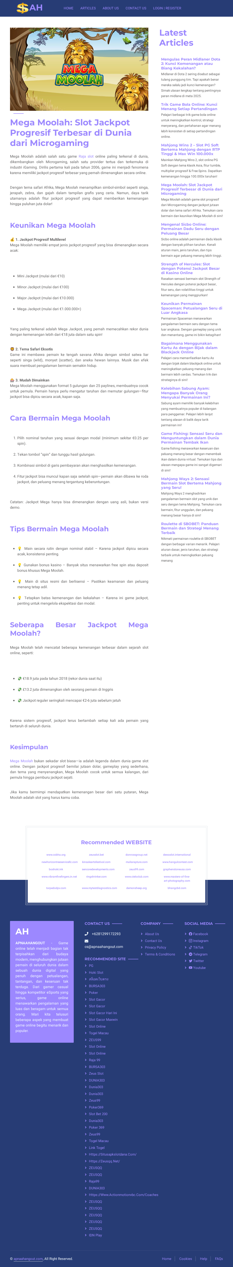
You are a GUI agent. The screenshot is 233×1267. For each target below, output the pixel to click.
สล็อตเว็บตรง (98, 979)
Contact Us (136, 8)
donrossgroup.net (136, 855)
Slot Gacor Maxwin (103, 1019)
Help (203, 1258)
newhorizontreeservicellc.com (60, 862)
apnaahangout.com (28, 1258)
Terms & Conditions (160, 954)
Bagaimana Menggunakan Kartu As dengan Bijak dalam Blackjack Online (189, 347)
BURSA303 (97, 986)
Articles (88, 8)
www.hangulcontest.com (177, 862)
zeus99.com (136, 869)
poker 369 (96, 1127)
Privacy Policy (155, 947)
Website (139, 842)
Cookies (185, 1258)
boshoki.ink (56, 869)
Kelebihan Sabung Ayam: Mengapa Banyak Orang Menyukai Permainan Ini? (185, 392)
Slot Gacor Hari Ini (103, 1013)
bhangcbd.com (177, 888)
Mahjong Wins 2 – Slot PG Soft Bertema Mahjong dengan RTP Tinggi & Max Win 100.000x (190, 149)
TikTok (198, 947)
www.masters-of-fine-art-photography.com (177, 879)
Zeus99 (94, 1100)
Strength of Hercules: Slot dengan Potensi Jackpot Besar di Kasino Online (190, 268)
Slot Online (97, 1026)
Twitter (198, 960)
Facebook (200, 933)
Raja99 (94, 1181)
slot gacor (97, 999)
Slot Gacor (97, 1006)
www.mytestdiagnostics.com (99, 888)
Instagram (200, 940)
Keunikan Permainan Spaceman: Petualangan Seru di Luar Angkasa (191, 308)
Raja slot (86, 156)
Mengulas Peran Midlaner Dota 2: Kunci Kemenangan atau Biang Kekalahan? (190, 63)
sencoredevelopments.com (98, 869)
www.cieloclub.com (136, 877)
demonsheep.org (136, 888)
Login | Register (167, 8)
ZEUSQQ (95, 1167)
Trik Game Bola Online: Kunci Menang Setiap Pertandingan (189, 106)
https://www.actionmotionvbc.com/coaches (109, 1194)
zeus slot (96, 1073)
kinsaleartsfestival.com (96, 862)
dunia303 (96, 1087)
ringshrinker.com (96, 877)
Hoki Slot (96, 972)
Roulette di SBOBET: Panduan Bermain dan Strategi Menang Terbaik (190, 528)
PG (91, 965)
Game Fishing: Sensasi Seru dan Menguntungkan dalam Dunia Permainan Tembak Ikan (191, 437)
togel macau (99, 1033)
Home (68, 8)
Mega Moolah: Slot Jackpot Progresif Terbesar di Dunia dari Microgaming (191, 189)
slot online (97, 1046)
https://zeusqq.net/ (104, 1161)
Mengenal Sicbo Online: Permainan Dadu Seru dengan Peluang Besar (190, 228)
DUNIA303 (97, 1080)
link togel (97, 1147)
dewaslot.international (177, 855)
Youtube (199, 967)
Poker (93, 992)
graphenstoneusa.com (177, 869)
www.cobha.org (56, 855)
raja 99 (94, 1060)
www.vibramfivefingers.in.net (59, 877)
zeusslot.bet (96, 855)
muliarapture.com (136, 862)
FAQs (219, 1258)
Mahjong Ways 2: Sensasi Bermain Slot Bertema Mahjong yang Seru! (191, 483)
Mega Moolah (21, 761)
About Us (111, 8)
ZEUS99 (95, 1039)
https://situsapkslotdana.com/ (109, 1154)
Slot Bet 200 (98, 1113)
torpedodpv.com (56, 888)
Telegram (200, 954)
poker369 (96, 1107)
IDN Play (95, 1235)
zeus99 (94, 1134)
